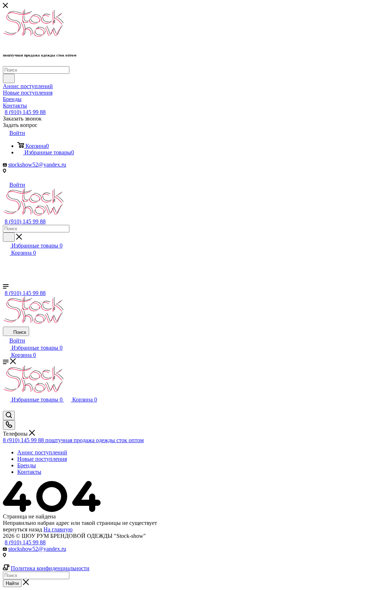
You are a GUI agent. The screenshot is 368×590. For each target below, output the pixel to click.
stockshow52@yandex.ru (37, 165)
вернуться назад (22, 529)
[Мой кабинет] (6, 407)
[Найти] (9, 78)
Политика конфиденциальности (50, 568)
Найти (12, 583)
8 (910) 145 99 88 (25, 112)
